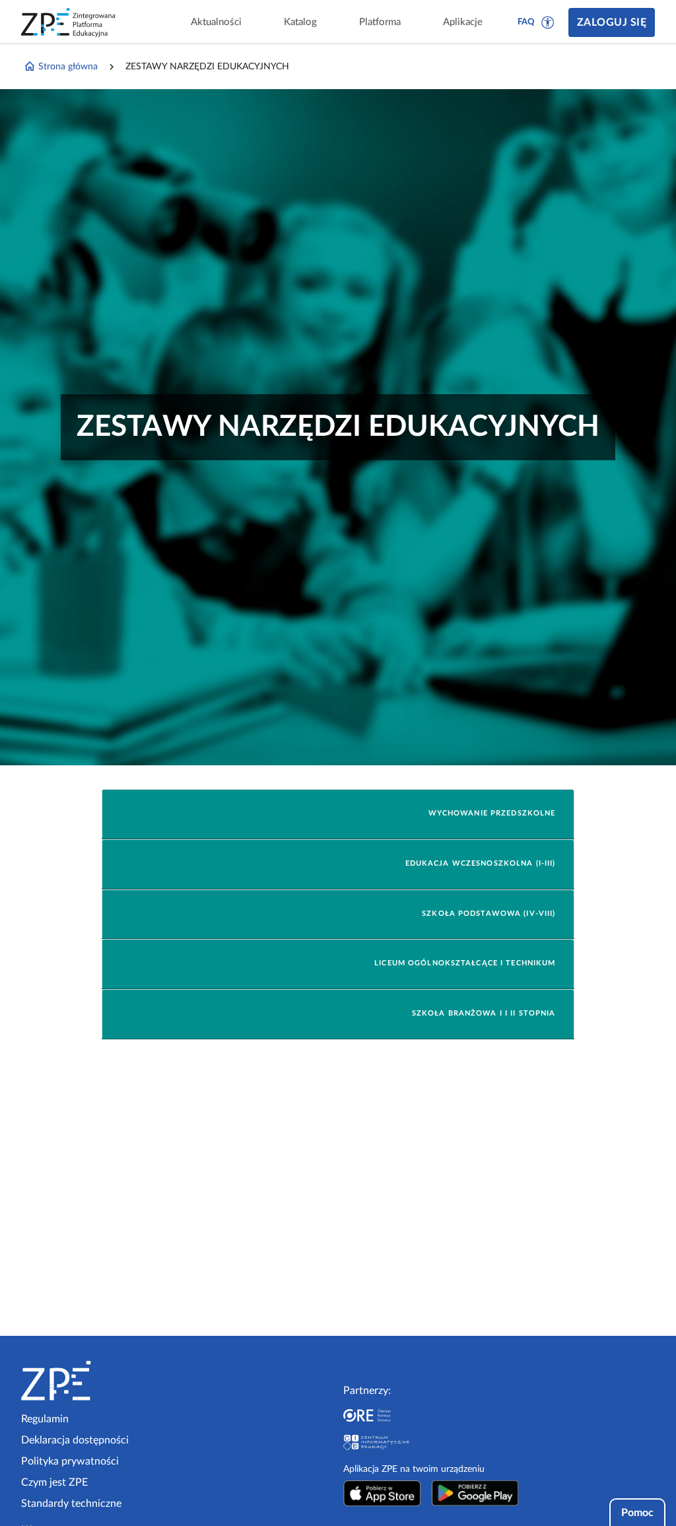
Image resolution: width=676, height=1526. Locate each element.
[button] (548, 22)
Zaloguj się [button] (611, 22)
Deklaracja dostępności (75, 1440)
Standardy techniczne (71, 1503)
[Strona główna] (96, 1381)
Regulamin (45, 1419)
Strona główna (68, 66)
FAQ (526, 22)
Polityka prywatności (70, 1461)
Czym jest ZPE (54, 1482)
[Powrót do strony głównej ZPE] (68, 22)
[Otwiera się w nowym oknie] (382, 1492)
